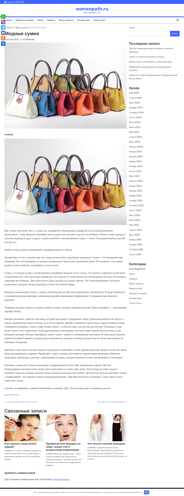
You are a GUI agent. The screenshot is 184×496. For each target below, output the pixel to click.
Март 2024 (134, 141)
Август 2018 (135, 254)
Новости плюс (135, 288)
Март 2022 (134, 234)
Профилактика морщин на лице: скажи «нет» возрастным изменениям (63, 446)
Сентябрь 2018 (136, 249)
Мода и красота (66, 20)
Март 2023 (134, 176)
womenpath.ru (92, 8)
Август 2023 (135, 171)
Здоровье (51, 20)
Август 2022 (135, 210)
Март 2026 (134, 102)
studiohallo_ (29, 39)
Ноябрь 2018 (135, 239)
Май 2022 (134, 225)
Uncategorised (137, 268)
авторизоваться (61, 479)
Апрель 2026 (135, 97)
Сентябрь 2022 (136, 205)
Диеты (40, 20)
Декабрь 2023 (136, 156)
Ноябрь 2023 (135, 161)
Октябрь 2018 (135, 244)
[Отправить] (3, 43)
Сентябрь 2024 (136, 112)
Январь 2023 (135, 185)
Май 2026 (134, 92)
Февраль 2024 (136, 146)
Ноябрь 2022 (135, 195)
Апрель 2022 (135, 230)
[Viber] (3, 22)
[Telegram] (3, 27)
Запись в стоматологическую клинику (146, 56)
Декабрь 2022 (136, 190)
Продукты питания (25, 20)
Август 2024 (135, 117)
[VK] (3, 33)
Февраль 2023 (136, 180)
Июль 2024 (134, 122)
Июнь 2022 (134, 220)
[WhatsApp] (3, 16)
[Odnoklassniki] (3, 38)
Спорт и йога (99, 20)
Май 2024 (134, 132)
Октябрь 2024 (136, 107)
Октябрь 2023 (136, 166)
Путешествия (83, 20)
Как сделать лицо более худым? (20, 445)
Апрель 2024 (135, 136)
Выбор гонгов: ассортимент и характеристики (150, 61)
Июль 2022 (134, 215)
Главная (8, 20)
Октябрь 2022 (136, 200)
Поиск (132, 27)
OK (146, 492)
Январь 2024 (135, 151)
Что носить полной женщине (106, 443)
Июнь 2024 (134, 127)
